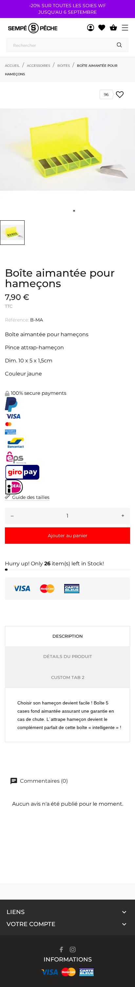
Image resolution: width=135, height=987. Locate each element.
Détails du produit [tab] (67, 656)
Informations (68, 959)
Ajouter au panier (67, 536)
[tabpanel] (67, 149)
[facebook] (61, 949)
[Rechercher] (119, 45)
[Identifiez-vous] (91, 28)
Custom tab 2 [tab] (67, 677)
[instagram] (73, 949)
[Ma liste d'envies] (102, 28)
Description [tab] (67, 636)
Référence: (17, 320)
